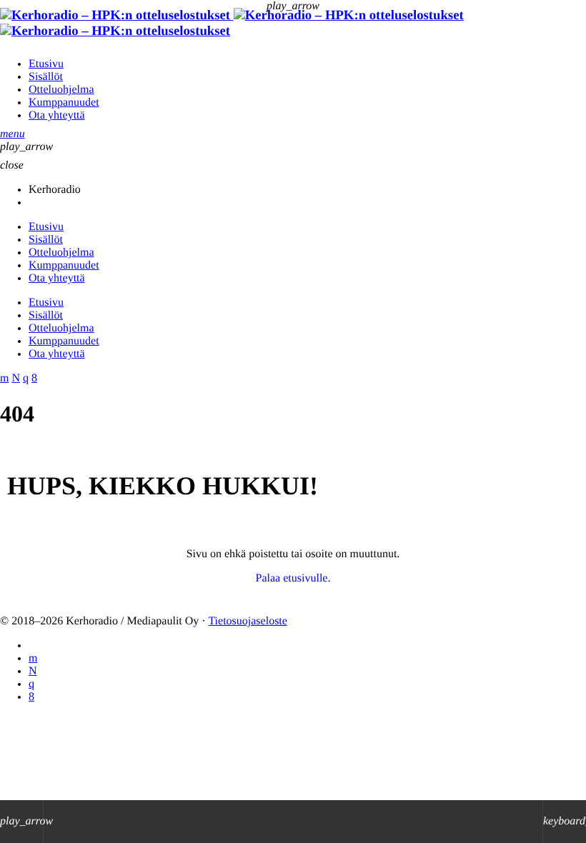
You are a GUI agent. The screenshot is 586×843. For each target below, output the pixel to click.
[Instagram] (31, 684)
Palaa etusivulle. (293, 578)
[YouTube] (33, 658)
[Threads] (33, 671)
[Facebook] (31, 697)
